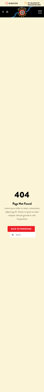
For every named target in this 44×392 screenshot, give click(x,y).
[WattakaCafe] (22, 7)
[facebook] (3, 12)
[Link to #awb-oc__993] (40, 12)
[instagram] (7, 12)
